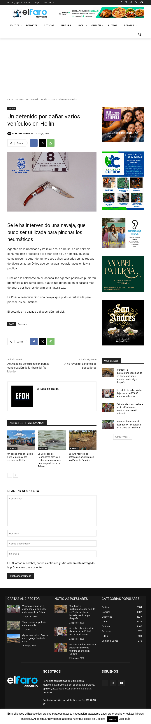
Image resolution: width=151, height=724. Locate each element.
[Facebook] (121, 3)
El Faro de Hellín (24, 133)
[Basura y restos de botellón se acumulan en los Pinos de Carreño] (82, 440)
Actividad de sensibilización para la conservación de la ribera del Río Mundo (28, 367)
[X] (136, 3)
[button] (139, 34)
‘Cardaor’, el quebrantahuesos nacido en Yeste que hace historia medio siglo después (129, 376)
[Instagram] (126, 3)
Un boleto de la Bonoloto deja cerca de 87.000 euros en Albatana (129, 393)
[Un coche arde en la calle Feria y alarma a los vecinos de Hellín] (21, 440)
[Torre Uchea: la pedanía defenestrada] (13, 625)
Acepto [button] (112, 719)
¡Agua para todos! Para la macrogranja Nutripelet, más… (35, 638)
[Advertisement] (75, 66)
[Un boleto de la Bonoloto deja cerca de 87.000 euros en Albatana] (108, 393)
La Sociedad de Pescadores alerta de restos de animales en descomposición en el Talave (49, 460)
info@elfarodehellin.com (67, 700)
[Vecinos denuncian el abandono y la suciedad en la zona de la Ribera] (108, 424)
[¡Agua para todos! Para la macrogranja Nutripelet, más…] (13, 638)
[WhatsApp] (51, 143)
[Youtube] (141, 3)
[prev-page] (9, 475)
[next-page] (15, 475)
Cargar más (121, 436)
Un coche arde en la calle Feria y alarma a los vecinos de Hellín (20, 457)
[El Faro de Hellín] (9, 133)
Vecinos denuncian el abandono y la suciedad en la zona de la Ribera (129, 424)
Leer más (124, 718)
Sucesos (19, 99)
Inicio (10, 99)
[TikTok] (131, 3)
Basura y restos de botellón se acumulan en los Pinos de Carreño (81, 457)
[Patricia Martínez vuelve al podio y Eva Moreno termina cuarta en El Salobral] (108, 407)
